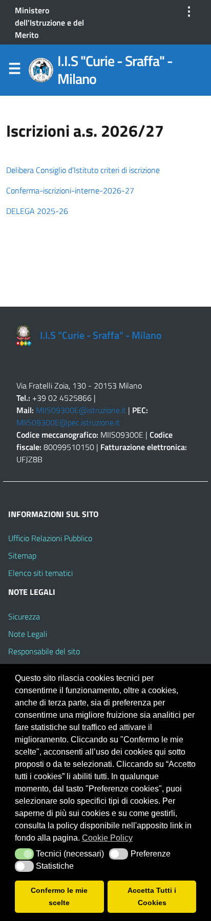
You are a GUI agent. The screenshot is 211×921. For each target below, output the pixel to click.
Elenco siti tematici (40, 573)
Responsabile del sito (44, 651)
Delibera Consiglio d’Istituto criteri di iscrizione (83, 170)
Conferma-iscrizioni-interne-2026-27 (70, 190)
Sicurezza (24, 616)
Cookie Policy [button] (107, 837)
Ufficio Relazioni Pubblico (50, 538)
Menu (14, 70)
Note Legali (27, 634)
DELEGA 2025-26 (37, 211)
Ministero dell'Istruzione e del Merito (49, 22)
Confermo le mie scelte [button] (59, 896)
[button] (24, 854)
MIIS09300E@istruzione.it (81, 410)
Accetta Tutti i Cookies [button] (152, 896)
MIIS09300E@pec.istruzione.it (68, 422)
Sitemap (22, 555)
